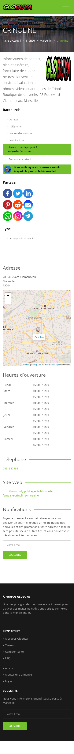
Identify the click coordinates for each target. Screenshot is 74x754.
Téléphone (15, 126)
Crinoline (39, 337)
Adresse (13, 119)
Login (8, 681)
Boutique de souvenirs (22, 238)
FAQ (7, 658)
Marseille (46, 40)
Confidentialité (14, 651)
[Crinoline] (38, 329)
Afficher (10, 668)
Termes (10, 645)
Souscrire (15, 554)
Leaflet (26, 364)
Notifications (16, 140)
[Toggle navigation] (66, 8)
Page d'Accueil (12, 40)
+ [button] (8, 295)
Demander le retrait (20, 159)
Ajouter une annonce (18, 674)
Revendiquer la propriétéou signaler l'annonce (22, 149)
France (30, 40)
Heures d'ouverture (20, 133)
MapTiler (37, 364)
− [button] (8, 301)
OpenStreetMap (51, 364)
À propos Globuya (16, 638)
